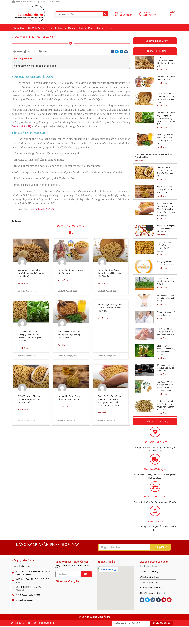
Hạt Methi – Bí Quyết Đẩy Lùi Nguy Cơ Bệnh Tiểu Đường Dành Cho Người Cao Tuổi (166, 118)
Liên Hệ (112, 28)
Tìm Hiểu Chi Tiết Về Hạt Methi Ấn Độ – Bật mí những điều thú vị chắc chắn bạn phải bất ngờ (166, 209)
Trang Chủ (19, 28)
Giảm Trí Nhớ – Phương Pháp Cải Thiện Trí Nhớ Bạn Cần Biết (29, 399)
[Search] (105, 14)
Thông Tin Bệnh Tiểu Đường (61, 28)
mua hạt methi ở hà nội (42, 209)
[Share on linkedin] (121, 51)
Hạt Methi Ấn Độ (36, 28)
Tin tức (100, 28)
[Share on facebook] (112, 51)
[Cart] (171, 14)
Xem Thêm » (23, 283)
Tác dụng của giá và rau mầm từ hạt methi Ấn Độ (166, 298)
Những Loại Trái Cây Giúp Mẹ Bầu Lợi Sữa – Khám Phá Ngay (110, 307)
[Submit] (86, 574)
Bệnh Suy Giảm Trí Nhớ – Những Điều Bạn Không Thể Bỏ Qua (70, 334)
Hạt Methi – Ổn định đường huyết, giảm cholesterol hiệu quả (165, 332)
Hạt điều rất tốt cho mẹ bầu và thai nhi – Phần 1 (165, 281)
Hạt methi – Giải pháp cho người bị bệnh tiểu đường (166, 228)
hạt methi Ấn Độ (21, 126)
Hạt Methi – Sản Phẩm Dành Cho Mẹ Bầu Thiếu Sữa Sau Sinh (109, 273)
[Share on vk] (126, 51)
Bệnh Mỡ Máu (85, 28)
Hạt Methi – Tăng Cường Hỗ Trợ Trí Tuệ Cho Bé (164, 189)
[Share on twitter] (117, 51)
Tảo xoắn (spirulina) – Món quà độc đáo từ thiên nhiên (166, 368)
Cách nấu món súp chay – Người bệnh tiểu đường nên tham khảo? (31, 273)
